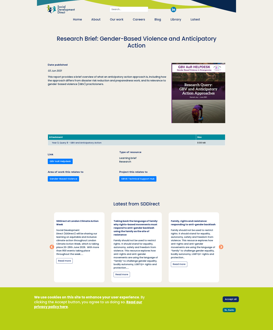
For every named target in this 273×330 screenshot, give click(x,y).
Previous (52, 247)
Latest (195, 19)
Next (221, 247)
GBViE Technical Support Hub (138, 178)
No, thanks (229, 310)
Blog (157, 19)
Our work (116, 19)
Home (77, 19)
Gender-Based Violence (63, 178)
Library (175, 19)
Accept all (231, 299)
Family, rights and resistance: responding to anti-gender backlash (193, 222)
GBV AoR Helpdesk (60, 161)
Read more (64, 260)
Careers (139, 19)
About (96, 19)
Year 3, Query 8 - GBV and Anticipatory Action (77, 142)
